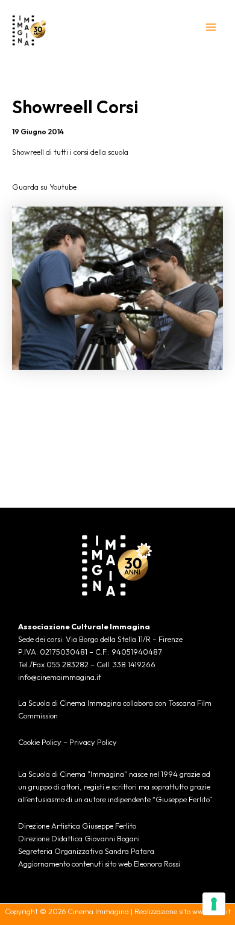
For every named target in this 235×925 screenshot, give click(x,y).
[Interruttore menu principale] (211, 27)
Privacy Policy (93, 742)
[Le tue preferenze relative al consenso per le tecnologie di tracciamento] (213, 903)
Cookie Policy (39, 742)
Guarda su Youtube (44, 187)
